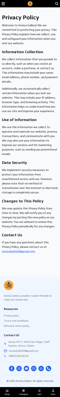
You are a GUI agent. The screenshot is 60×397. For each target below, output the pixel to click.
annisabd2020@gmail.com (18, 251)
